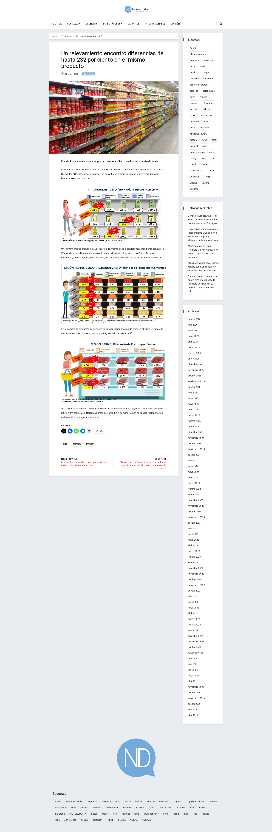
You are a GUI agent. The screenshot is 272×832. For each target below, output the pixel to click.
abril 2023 (193, 545)
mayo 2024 (193, 472)
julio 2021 (193, 664)
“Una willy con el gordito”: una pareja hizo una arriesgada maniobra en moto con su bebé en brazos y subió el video (203, 284)
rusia (204, 164)
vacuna (205, 183)
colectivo (194, 78)
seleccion (194, 176)
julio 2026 (193, 324)
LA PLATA (195, 121)
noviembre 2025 (196, 370)
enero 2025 (193, 426)
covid (192, 97)
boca (192, 66)
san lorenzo (196, 170)
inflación (90, 444)
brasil (202, 66)
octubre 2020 (194, 692)
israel (193, 115)
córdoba (194, 103)
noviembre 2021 (196, 641)
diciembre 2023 (195, 500)
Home (54, 36)
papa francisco (197, 152)
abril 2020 (193, 715)
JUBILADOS (206, 115)
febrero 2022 (194, 624)
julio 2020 (193, 709)
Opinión (175, 23)
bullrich (193, 72)
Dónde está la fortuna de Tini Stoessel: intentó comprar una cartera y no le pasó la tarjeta (203, 220)
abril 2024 (193, 477)
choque (205, 72)
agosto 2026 (194, 319)
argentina (194, 60)
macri (192, 127)
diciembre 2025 (195, 364)
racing (193, 158)
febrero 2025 (194, 421)
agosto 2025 (194, 387)
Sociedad (72, 23)
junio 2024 (193, 466)
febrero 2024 (194, 489)
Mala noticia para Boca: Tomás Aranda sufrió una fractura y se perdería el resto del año (203, 267)
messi (204, 140)
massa (193, 140)
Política (56, 23)
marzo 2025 (194, 415)
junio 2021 (193, 670)
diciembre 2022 (195, 568)
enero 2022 (193, 630)
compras (77, 444)
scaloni (210, 170)
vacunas (194, 189)
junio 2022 (193, 602)
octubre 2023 (194, 511)
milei (214, 140)
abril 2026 (193, 341)
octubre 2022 (194, 579)
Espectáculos (111, 23)
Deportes (133, 23)
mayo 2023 (193, 540)
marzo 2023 (194, 551)
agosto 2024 (194, 455)
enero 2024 (193, 494)
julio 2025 (193, 392)
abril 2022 (193, 613)
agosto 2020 (194, 704)
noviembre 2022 (196, 573)
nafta (204, 146)
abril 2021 (193, 681)
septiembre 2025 (196, 381)
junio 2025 (193, 398)
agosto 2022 (194, 590)
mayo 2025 (193, 404)
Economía (91, 23)
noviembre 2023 (196, 506)
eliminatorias (209, 103)
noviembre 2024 (196, 438)
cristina (203, 97)
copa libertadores (198, 84)
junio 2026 (193, 330)
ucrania (193, 183)
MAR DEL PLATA (198, 134)
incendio (194, 109)
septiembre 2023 (196, 517)
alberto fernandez (199, 54)
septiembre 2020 (196, 698)
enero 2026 (193, 358)
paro (211, 152)
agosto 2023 (194, 523)
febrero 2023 (194, 557)
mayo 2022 (193, 607)
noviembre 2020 (196, 687)
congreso (208, 78)
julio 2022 (193, 596)
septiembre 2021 (196, 653)
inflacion (207, 109)
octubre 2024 (194, 443)
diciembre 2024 (195, 432)
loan (206, 121)
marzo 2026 (194, 347)
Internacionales (155, 23)
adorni (193, 48)
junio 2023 (193, 534)
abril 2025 (193, 409)
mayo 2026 (193, 336)
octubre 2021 (194, 647)
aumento (208, 60)
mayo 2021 (193, 675)
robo (212, 158)
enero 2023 (193, 562)
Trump (207, 176)
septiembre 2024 (196, 449)
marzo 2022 (194, 619)
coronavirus (209, 91)
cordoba (194, 91)
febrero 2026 (194, 353)
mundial (194, 146)
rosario (193, 164)
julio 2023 (193, 528)
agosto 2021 (194, 658)
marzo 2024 (194, 483)
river (203, 158)
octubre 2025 (194, 375)
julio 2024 (193, 460)
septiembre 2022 (196, 585)
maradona (205, 127)
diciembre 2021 (195, 636)
